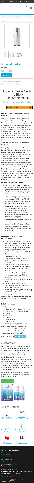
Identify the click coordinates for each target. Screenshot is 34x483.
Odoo (13, 480)
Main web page (5, 453)
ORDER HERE (8, 381)
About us (14, 469)
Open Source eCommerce (25, 480)
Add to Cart (6, 75)
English (11, 476)
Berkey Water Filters (14, 17)
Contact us (4, 462)
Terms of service (5, 454)
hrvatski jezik (4, 476)
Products (4, 17)
